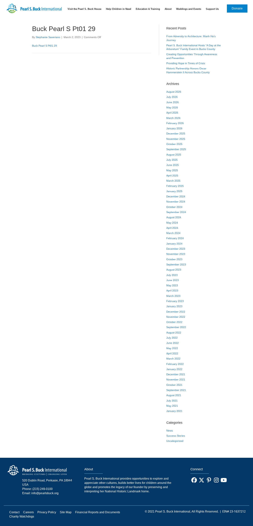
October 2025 (174, 144)
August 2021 (173, 395)
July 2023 (172, 275)
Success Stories (175, 435)
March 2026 (173, 118)
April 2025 (172, 175)
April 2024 (172, 227)
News (169, 430)
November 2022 (175, 316)
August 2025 (173, 154)
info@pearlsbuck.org (45, 493)
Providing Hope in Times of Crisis (185, 63)
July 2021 (172, 400)
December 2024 (175, 196)
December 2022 (175, 311)
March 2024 (173, 233)
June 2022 (172, 342)
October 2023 (174, 259)
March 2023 (173, 295)
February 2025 (175, 185)
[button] (194, 480)
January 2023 (174, 306)
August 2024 (173, 217)
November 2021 (175, 379)
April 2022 (172, 353)
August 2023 (173, 269)
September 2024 (176, 212)
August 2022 (173, 332)
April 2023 (172, 290)
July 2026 (172, 96)
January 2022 (174, 369)
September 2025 (176, 149)
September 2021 (176, 390)
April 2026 (172, 112)
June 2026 (172, 102)
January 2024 (174, 243)
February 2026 (175, 123)
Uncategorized (174, 440)
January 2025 (174, 191)
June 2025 (172, 164)
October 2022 (174, 322)
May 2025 (172, 170)
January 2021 (174, 410)
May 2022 (172, 348)
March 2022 (173, 358)
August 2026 (173, 91)
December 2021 (175, 374)
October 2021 (174, 384)
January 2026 (174, 128)
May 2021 (172, 405)
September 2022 (176, 327)
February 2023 (175, 301)
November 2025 (175, 138)
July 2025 (172, 159)
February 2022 (175, 364)
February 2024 (175, 238)
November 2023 (175, 253)
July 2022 (172, 337)
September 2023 (176, 264)
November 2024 (175, 201)
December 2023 (175, 248)
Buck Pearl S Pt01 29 (44, 45)
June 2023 (172, 280)
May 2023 (172, 285)
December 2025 (175, 133)
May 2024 (172, 222)
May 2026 (172, 107)
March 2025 (173, 180)
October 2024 (174, 206)
